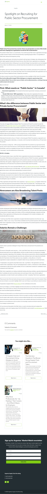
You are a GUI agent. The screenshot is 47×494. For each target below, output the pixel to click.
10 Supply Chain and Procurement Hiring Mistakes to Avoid (13, 358)
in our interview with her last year (32, 166)
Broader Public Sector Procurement (13, 125)
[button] (41, 3)
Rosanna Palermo (31, 181)
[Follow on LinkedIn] (8, 482)
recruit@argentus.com (39, 308)
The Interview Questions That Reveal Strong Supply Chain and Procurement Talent (32, 360)
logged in (12, 329)
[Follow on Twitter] (6, 482)
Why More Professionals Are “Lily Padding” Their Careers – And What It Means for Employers (13, 401)
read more (13, 378)
